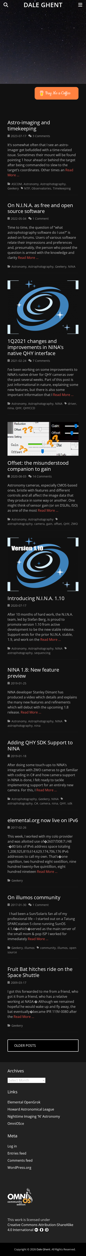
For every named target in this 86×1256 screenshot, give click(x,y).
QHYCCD (29, 408)
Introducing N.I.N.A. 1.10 (36, 598)
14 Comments (42, 476)
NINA (71, 267)
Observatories (41, 188)
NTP (27, 188)
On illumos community (34, 897)
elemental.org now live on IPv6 (43, 820)
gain (49, 524)
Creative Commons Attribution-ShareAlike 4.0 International (40, 1227)
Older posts (25, 1045)
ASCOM (16, 184)
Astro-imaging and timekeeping (29, 125)
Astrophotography (53, 184)
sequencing (42, 653)
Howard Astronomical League (31, 1109)
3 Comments (41, 136)
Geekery (13, 188)
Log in (12, 1146)
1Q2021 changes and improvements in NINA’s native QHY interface (35, 347)
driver (72, 404)
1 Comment (41, 219)
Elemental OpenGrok (24, 1102)
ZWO (74, 524)
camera (39, 524)
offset (58, 524)
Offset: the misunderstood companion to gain (38, 465)
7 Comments (41, 361)
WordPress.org (19, 1167)
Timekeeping (62, 188)
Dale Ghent (43, 4)
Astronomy (31, 184)
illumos (29, 948)
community (48, 948)
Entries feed (17, 1153)
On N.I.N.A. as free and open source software (40, 208)
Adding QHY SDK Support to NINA (40, 745)
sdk (69, 803)
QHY (18, 408)
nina (11, 408)
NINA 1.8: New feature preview (33, 672)
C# (36, 803)
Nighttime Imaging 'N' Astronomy (34, 1116)
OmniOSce (16, 1123)
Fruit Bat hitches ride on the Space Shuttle (40, 971)
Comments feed (20, 1160)
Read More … (28, 257)
